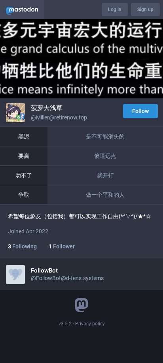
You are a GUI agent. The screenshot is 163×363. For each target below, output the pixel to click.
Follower (62, 246)
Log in (114, 9)
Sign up (145, 9)
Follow (140, 111)
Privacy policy (90, 324)
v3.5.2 (65, 324)
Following (22, 246)
